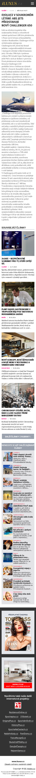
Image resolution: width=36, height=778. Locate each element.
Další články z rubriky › (18, 436)
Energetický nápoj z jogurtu (22, 569)
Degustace (6, 368)
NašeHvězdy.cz (11, 733)
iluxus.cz (15, 553)
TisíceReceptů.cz (18, 738)
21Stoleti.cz (25, 716)
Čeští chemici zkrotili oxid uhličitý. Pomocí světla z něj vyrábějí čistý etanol (22, 455)
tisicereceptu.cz (17, 566)
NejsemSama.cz (18, 750)
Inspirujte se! (18, 685)
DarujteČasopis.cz (18, 746)
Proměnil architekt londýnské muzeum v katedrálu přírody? (22, 582)
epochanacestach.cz (19, 504)
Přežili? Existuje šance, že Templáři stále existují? (21, 468)
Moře (4, 317)
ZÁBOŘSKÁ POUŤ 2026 (22, 506)
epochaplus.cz (17, 491)
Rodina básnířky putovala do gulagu (22, 544)
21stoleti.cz (16, 452)
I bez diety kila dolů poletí (21, 595)
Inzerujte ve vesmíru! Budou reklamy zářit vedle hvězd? (22, 494)
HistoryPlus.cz (18, 725)
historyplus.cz (17, 540)
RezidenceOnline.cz (18, 712)
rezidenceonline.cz (18, 515)
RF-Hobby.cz (29, 769)
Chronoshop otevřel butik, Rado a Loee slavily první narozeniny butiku (16, 413)
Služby (4, 10)
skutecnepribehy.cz (18, 527)
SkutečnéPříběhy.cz (18, 742)
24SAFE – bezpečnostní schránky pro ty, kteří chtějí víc (17, 261)
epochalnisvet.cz (17, 579)
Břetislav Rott (22, 10)
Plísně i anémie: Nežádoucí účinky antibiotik (21, 481)
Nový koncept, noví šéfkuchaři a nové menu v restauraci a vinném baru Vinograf (18, 362)
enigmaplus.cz (17, 465)
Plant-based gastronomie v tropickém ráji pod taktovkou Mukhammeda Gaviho (17, 312)
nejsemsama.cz (17, 592)
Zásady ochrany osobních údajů (18, 764)
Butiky (4, 419)
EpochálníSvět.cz (25, 721)
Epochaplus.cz (11, 716)
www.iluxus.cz (18, 761)
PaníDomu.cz (26, 733)
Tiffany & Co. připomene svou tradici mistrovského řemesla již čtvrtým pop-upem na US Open (22, 556)
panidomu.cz (16, 478)
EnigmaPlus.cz (9, 721)
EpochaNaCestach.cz (18, 729)
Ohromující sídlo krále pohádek (23, 518)
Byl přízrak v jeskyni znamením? (22, 531)
